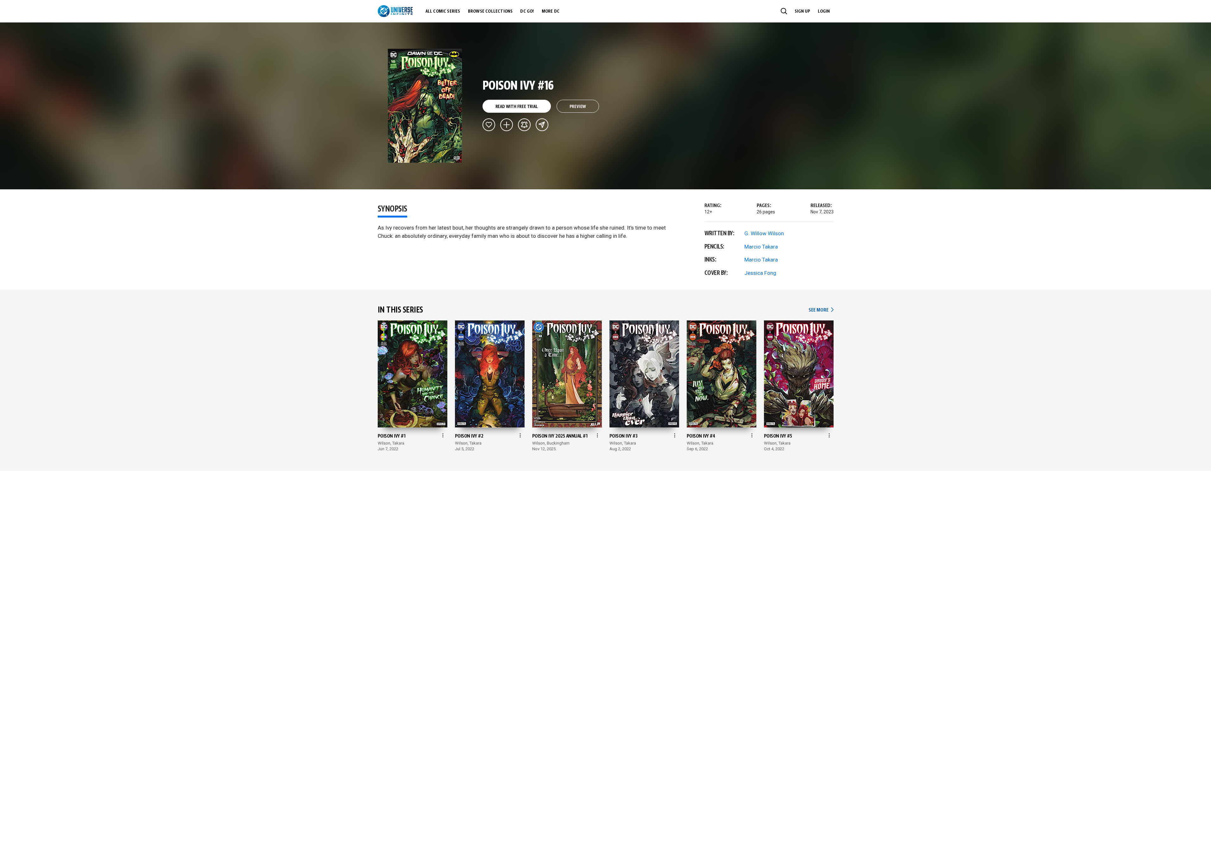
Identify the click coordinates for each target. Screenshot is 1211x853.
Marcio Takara (761, 246)
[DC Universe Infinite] (395, 11)
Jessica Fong (760, 273)
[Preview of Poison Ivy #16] (425, 106)
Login (824, 11)
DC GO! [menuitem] (527, 11)
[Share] (542, 124)
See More (821, 310)
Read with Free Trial (516, 107)
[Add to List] (506, 124)
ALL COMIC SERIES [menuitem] (443, 11)
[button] (784, 11)
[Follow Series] (524, 124)
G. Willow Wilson (764, 233)
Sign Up (802, 11)
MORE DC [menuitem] (550, 11)
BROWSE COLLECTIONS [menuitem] (490, 11)
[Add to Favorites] (489, 124)
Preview (578, 107)
